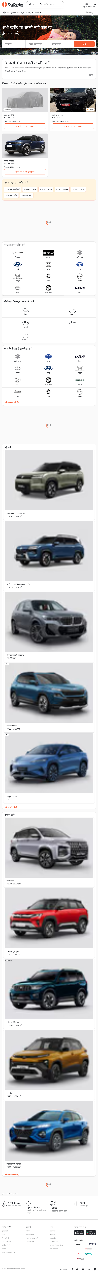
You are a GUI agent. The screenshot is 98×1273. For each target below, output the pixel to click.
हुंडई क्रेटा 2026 (57, 115)
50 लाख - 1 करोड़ (11, 195)
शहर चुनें (90, 12)
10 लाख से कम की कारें (13, 189)
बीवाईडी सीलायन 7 (12, 797)
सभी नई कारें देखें (10, 807)
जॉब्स (3, 1234)
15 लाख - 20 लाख (46, 189)
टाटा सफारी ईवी (9, 115)
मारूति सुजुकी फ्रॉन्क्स (14, 1164)
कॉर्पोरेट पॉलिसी (6, 1245)
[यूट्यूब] (83, 1270)
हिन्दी (87, 4)
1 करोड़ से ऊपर (27, 195)
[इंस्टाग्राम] (89, 1270)
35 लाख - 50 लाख (78, 189)
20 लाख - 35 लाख (62, 189)
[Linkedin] (95, 1270)
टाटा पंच (9, 1093)
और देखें (91, 75)
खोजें (84, 44)
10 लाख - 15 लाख (30, 189)
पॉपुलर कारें (13, 1174)
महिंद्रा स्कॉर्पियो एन (13, 1022)
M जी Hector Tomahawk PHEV (18, 584)
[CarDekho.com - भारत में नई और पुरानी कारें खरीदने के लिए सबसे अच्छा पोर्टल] (12, 4)
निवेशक (4, 1249)
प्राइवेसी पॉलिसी (6, 1242)
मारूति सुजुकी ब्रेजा (13, 951)
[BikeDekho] (77, 1244)
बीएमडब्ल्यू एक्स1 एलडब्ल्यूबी (15, 655)
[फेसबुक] (72, 1270)
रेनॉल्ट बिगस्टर (9, 161)
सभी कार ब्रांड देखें (10, 402)
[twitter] (77, 1270)
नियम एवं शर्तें (5, 1238)
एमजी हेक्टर (10, 881)
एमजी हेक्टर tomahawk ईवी (16, 513)
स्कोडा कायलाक (11, 726)
